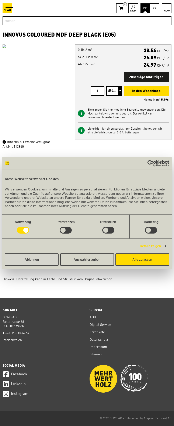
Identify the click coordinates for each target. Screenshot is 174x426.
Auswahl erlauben (87, 259)
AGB (93, 317)
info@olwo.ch (12, 340)
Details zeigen (150, 246)
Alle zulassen (142, 259)
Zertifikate (97, 332)
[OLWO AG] (8, 8)
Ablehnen (32, 259)
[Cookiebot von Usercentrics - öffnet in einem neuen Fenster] (150, 163)
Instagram (19, 394)
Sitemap (96, 354)
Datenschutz (99, 340)
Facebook (19, 374)
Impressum (98, 347)
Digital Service (100, 325)
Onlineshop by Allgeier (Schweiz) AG (148, 418)
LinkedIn (18, 384)
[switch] (66, 230)
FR (154, 8)
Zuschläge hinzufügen (146, 77)
